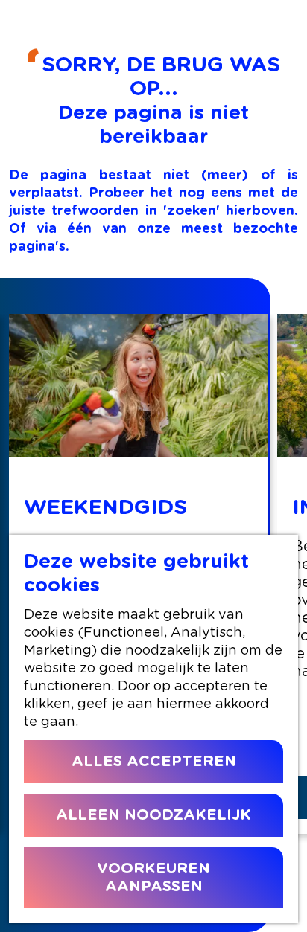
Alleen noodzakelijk (153, 815)
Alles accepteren (154, 761)
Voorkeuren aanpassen (153, 877)
